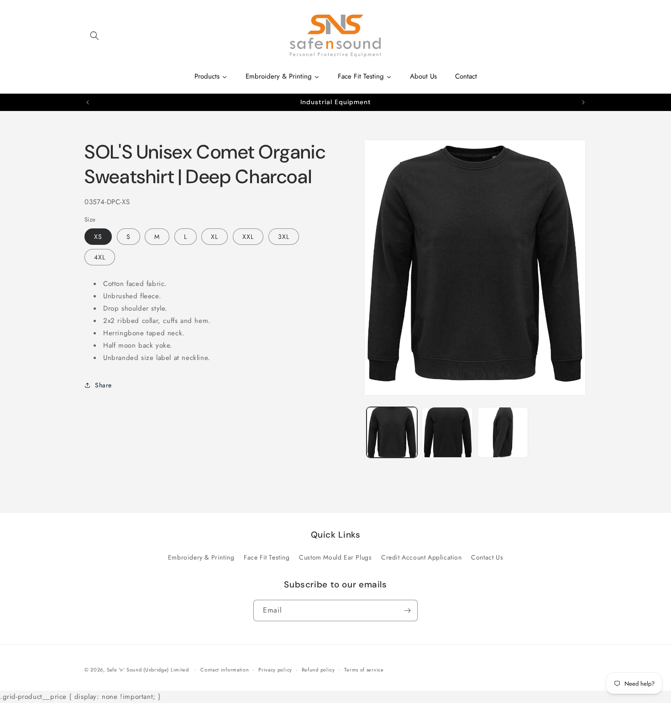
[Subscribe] (407, 610)
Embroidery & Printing (201, 557)
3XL (283, 236)
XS (98, 236)
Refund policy (318, 669)
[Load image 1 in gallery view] (392, 432)
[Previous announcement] (88, 102)
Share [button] (103, 384)
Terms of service (363, 669)
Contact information (224, 669)
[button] (94, 36)
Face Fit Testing (267, 557)
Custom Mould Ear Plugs (335, 557)
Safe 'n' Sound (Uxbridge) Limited (148, 669)
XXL (248, 236)
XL (214, 236)
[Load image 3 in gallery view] (502, 432)
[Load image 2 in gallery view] (447, 432)
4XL (99, 256)
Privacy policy (275, 669)
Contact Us (487, 557)
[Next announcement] (583, 102)
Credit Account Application (421, 557)
